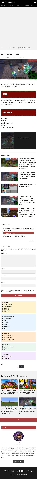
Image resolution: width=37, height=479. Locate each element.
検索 (2, 364)
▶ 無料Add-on (6, 349)
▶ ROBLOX (5, 358)
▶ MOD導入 (5, 322)
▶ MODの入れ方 (7, 307)
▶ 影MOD (5, 320)
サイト (2, 282)
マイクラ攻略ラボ (8, 2)
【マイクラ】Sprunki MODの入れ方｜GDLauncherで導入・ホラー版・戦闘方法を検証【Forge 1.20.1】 (9, 411)
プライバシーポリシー (10, 471)
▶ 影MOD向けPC (7, 337)
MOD (9, 5)
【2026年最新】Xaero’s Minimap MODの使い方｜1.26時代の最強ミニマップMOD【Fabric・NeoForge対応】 (27, 200)
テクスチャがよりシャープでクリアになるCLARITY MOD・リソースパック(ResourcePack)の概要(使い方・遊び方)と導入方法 (27, 212)
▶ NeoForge (5, 326)
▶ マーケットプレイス (8, 347)
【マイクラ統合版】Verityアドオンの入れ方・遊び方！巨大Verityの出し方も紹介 (27, 392)
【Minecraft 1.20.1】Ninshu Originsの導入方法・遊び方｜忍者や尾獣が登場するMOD (9, 392)
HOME (4, 48)
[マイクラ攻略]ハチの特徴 (24, 48)
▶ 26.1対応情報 (6, 318)
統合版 (14, 5)
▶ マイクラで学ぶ (7, 356)
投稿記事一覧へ (18, 461)
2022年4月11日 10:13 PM (9, 233)
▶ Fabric (4, 324)
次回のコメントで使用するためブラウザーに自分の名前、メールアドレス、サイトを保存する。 (17, 291)
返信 (31, 240)
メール (3, 275)
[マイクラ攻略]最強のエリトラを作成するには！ (27, 185)
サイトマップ (29, 471)
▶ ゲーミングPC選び (8, 340)
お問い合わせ (21, 471)
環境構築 (27, 5)
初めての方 (3, 5)
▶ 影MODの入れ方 (7, 335)
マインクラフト (12, 48)
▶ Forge (4, 328)
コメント (4, 253)
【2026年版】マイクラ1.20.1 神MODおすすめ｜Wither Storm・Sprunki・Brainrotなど (27, 411)
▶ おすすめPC (6, 311)
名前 (3, 269)
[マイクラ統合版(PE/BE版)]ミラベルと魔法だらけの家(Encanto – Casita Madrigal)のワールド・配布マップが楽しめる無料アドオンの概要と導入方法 (27, 163)
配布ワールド (20, 5)
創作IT (32, 5)
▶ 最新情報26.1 (6, 309)
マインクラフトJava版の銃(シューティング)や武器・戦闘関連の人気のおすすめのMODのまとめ (27, 175)
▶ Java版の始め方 (7, 305)
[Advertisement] (18, 27)
